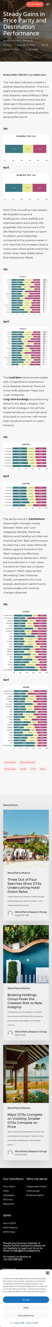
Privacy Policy (32, 1323)
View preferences (26, 1315)
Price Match (9, 1186)
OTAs (33, 769)
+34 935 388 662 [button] (12, 1259)
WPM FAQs (9, 1232)
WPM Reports (10, 1227)
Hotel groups (33, 1191)
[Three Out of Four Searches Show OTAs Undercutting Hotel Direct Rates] (26, 865)
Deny (26, 1307)
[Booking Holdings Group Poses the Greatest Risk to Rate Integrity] (26, 982)
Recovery (8, 1199)
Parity (43, 769)
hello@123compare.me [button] (26, 1250)
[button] (47, 1272)
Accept (26, 1299)
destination (10, 762)
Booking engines (34, 1195)
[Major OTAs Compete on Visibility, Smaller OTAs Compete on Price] (26, 1102)
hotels (23, 769)
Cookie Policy (18, 1323)
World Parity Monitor (19, 872)
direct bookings (27, 762)
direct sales (10, 769)
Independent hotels (36, 1186)
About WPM (9, 1223)
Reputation (8, 1204)
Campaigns (8, 1195)
